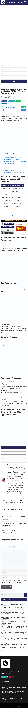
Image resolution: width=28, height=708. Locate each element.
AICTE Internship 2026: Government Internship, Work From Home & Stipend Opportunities (14, 501)
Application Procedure (10, 168)
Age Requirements (9, 163)
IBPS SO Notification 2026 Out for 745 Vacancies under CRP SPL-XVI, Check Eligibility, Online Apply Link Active (13, 634)
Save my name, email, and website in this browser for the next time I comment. (14, 581)
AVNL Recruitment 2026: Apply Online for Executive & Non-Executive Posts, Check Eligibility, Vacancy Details (12, 539)
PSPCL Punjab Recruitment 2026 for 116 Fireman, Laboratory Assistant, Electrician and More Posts (13, 643)
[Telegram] (2, 677)
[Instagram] (13, 677)
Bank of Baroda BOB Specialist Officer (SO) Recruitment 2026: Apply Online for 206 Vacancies (13, 509)
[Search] (25, 595)
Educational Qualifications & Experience (15, 161)
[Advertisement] (14, 19)
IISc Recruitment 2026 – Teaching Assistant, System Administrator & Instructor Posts (14, 639)
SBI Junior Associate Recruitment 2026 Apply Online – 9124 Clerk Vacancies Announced (13, 517)
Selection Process (9, 166)
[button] (4, 101)
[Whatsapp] (4, 677)
